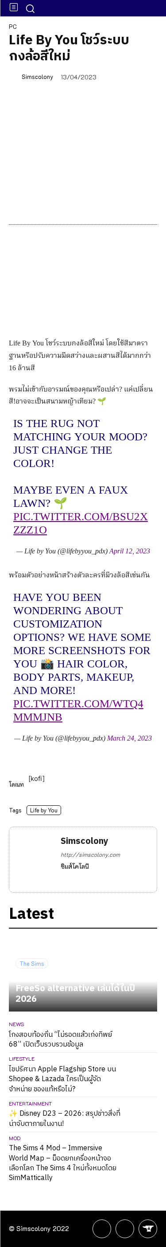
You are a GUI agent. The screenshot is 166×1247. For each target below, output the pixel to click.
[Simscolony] (14, 76)
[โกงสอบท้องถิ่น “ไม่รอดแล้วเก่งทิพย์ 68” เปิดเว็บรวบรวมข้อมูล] (142, 1035)
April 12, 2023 (129, 551)
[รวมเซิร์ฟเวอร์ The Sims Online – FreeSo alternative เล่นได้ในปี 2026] (83, 974)
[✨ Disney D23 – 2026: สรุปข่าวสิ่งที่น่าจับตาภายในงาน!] (142, 1114)
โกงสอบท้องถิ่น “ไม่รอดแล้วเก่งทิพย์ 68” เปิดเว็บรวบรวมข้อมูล (60, 1040)
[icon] (102, 1230)
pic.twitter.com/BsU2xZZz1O (80, 523)
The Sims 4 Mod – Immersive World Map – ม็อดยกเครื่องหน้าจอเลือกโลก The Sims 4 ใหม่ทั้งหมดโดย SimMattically (62, 1163)
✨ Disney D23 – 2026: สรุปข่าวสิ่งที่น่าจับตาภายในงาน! (64, 1118)
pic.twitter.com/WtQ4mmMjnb (78, 710)
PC (13, 26)
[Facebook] (64, 879)
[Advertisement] (83, 165)
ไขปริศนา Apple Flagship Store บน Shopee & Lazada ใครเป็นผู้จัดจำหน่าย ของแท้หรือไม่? (62, 1079)
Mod (15, 1138)
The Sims (31, 963)
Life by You (44, 810)
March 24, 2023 (129, 739)
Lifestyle (22, 1058)
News (16, 1024)
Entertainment (30, 1103)
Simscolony (37, 76)
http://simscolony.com (90, 854)
